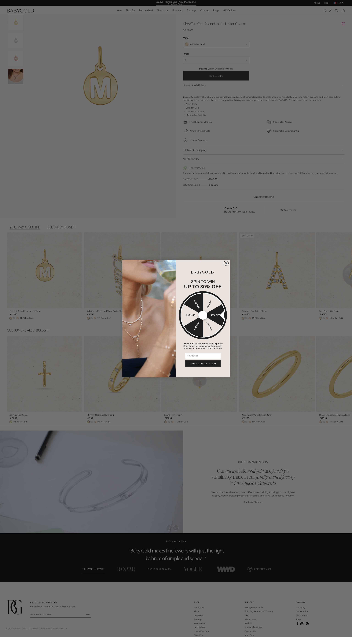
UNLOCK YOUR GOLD (203, 363)
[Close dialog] (226, 263)
